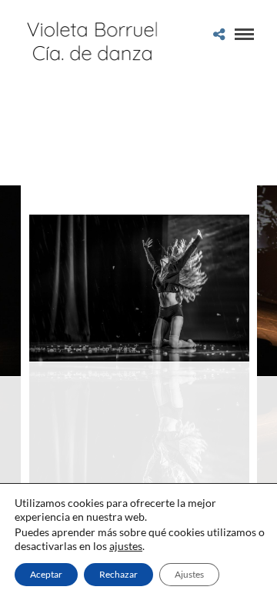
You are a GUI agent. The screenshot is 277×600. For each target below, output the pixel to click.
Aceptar (46, 574)
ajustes (125, 545)
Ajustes (189, 574)
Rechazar (118, 574)
